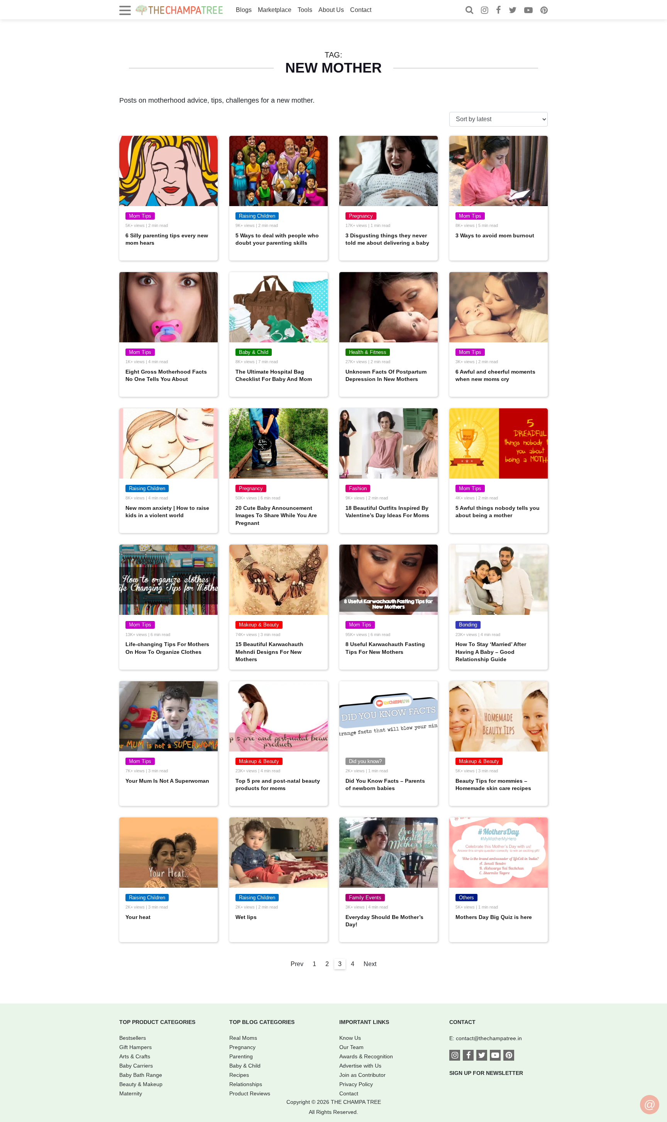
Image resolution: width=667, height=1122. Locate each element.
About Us (331, 10)
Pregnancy (361, 216)
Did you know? (365, 761)
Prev (297, 964)
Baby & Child (253, 352)
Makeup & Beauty (259, 625)
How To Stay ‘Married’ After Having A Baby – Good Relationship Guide (490, 651)
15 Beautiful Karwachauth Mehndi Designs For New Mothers (269, 651)
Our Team (351, 1047)
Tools (305, 10)
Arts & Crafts (134, 1056)
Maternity (130, 1093)
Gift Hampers (135, 1047)
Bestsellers (132, 1038)
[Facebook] (498, 11)
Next (370, 964)
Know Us (350, 1038)
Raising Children (257, 216)
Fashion (358, 488)
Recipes (239, 1075)
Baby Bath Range (140, 1075)
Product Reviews (249, 1093)
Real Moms (243, 1038)
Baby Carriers (136, 1066)
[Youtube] (528, 11)
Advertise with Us (360, 1066)
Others (466, 897)
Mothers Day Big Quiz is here (493, 917)
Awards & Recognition (366, 1056)
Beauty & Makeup (141, 1084)
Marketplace (274, 10)
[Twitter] (512, 11)
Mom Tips (140, 216)
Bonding (468, 625)
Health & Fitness (367, 352)
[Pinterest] (544, 11)
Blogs (244, 10)
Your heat (138, 917)
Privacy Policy (356, 1084)
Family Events (365, 897)
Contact (360, 10)
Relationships (245, 1084)
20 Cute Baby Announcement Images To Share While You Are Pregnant (276, 515)
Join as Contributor (362, 1075)
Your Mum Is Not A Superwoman (167, 781)
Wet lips (246, 917)
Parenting (241, 1056)
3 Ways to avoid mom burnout (494, 235)
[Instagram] (484, 11)
